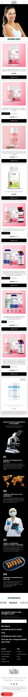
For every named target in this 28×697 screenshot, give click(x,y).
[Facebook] (11, 684)
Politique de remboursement (20, 677)
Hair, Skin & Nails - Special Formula (14, 191)
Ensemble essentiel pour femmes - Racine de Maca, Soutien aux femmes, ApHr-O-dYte (14, 229)
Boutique (5, 626)
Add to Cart (14, 77)
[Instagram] (14, 684)
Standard (4, 321)
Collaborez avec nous (11, 636)
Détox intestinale (6, 651)
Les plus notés (5, 661)
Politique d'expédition (8, 680)
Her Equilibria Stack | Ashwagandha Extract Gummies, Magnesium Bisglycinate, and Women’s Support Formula (14, 318)
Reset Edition (14, 113)
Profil (18, 656)
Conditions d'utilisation (19, 680)
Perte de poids (5, 654)
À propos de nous (22, 654)
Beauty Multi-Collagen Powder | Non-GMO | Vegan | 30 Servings (14, 405)
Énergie (3, 659)
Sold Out (13, 412)
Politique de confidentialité (7, 677)
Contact (19, 651)
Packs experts (5, 656)
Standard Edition (6, 113)
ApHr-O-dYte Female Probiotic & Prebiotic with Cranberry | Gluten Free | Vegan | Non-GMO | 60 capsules (14, 153)
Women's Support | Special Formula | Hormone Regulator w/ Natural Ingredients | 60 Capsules (14, 70)
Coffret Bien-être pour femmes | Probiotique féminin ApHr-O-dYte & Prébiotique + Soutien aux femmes (14, 109)
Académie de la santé (11, 629)
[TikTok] (17, 684)
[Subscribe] (25, 621)
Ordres (19, 659)
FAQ (3, 633)
